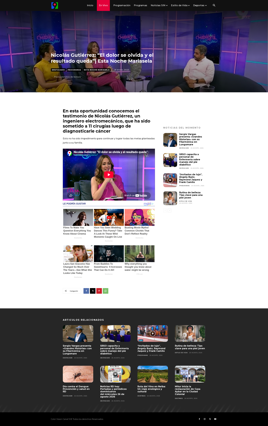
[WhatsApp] (105, 291)
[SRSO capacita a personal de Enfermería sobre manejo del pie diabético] (170, 160)
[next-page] (169, 210)
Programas (74, 70)
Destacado (58, 70)
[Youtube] (215, 419)
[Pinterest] (99, 291)
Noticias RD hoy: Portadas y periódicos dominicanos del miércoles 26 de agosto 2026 (113, 391)
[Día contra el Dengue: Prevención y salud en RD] (78, 374)
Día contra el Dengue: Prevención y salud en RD (76, 389)
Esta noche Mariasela (97, 70)
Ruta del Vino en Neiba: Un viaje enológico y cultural (151, 389)
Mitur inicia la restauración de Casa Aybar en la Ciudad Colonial (187, 390)
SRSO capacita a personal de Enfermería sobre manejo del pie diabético (189, 159)
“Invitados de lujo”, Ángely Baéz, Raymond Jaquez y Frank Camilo (190, 178)
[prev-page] (165, 210)
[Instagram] (205, 419)
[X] (92, 291)
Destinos (141, 396)
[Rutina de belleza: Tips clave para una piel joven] (170, 198)
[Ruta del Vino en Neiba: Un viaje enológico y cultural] (152, 374)
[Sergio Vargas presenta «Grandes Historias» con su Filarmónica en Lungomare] (170, 140)
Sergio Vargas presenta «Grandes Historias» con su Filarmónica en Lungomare (190, 139)
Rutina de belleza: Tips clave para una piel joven (191, 195)
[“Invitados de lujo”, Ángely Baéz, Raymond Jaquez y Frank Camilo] (170, 180)
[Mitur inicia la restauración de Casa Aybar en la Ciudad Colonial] (190, 374)
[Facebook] (86, 291)
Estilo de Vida (185, 201)
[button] (214, 5)
